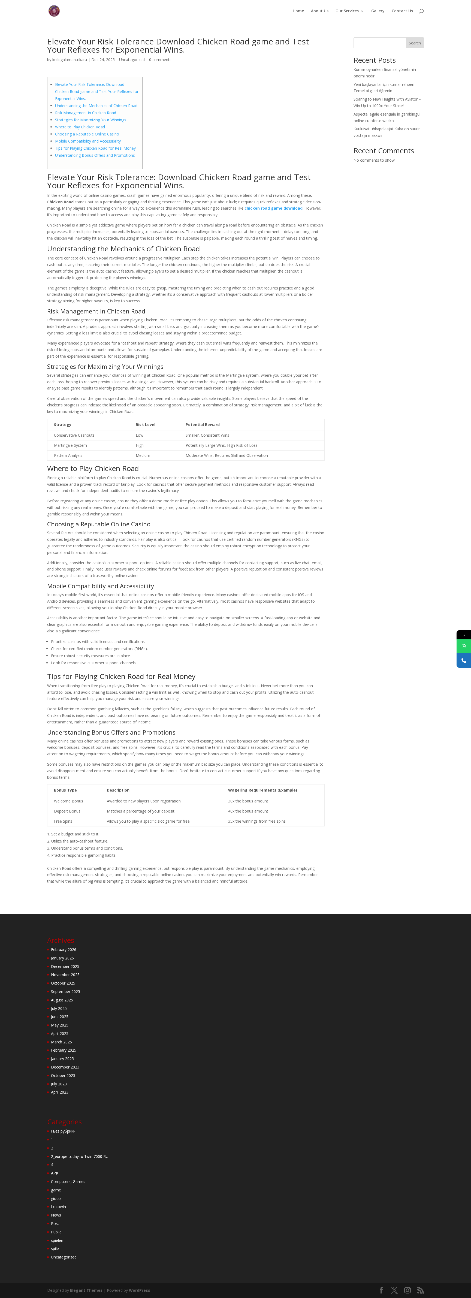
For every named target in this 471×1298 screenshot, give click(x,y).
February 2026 (63, 949)
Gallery (378, 11)
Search (415, 43)
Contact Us (402, 11)
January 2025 (62, 1058)
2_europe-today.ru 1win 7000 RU (79, 1156)
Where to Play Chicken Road (80, 126)
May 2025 (59, 1025)
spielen (57, 1240)
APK (54, 1173)
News (56, 1215)
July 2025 (59, 1008)
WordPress (139, 1290)
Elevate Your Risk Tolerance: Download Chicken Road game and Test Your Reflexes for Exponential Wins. (96, 91)
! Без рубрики (63, 1131)
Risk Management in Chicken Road (85, 112)
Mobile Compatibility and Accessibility (88, 141)
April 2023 (59, 1092)
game (56, 1190)
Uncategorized (132, 59)
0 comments (160, 59)
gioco (56, 1198)
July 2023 (59, 1083)
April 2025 (59, 1033)
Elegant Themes (86, 1290)
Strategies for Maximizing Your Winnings (90, 119)
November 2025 (65, 974)
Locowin (58, 1206)
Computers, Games (68, 1181)
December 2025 (65, 966)
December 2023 (65, 1067)
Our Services (347, 11)
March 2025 (61, 1042)
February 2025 (63, 1050)
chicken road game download (273, 208)
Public (56, 1231)
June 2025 (59, 1016)
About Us (319, 11)
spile (55, 1248)
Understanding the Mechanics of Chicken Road (96, 105)
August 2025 (62, 1000)
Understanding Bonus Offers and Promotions (95, 155)
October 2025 (63, 983)
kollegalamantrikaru (69, 59)
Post (55, 1223)
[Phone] (464, 660)
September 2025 (65, 991)
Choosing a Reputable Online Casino (87, 134)
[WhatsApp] (464, 646)
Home (298, 11)
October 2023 (63, 1075)
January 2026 (62, 958)
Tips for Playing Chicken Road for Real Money (95, 148)
